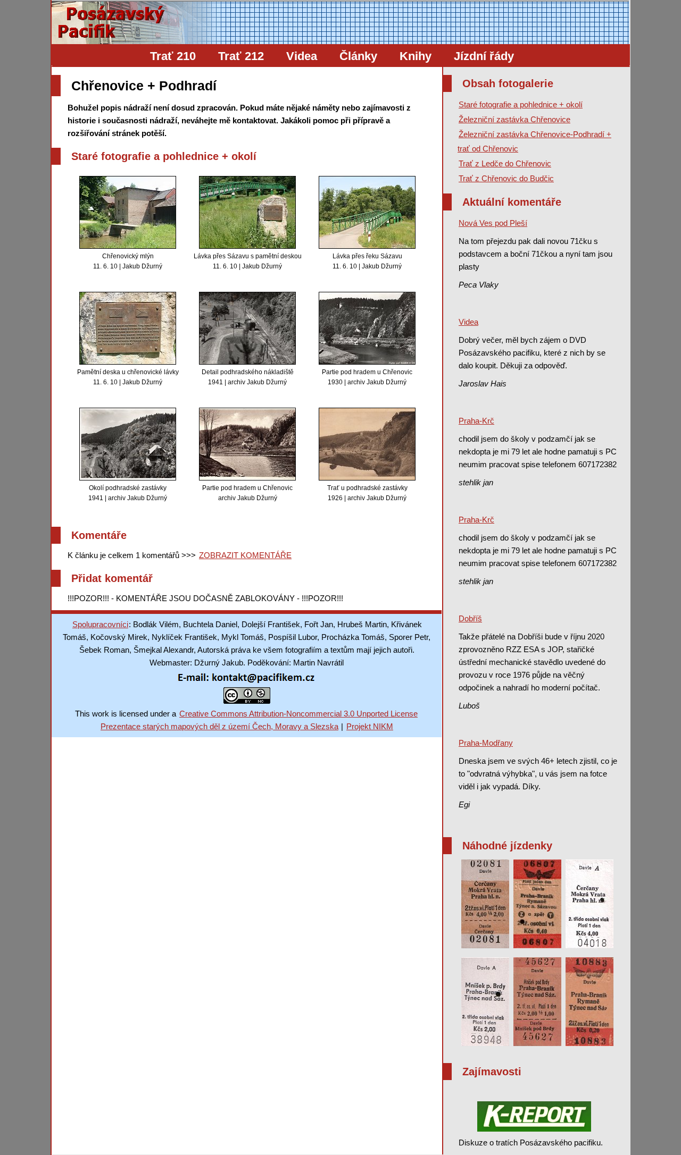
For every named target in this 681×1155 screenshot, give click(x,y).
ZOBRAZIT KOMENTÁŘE (245, 555)
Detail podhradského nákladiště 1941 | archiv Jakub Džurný (248, 377)
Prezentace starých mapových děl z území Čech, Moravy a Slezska (219, 726)
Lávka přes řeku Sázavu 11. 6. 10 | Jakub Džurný (367, 261)
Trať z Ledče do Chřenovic (505, 163)
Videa (301, 56)
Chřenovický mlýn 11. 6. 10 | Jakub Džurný (127, 261)
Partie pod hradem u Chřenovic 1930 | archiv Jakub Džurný (367, 377)
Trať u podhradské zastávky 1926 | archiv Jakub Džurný (367, 493)
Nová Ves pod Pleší (493, 222)
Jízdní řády (484, 56)
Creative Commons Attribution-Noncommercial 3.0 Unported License (298, 713)
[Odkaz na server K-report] (534, 1116)
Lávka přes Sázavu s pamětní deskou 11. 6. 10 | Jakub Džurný (248, 261)
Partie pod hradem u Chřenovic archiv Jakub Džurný (247, 493)
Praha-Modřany (486, 742)
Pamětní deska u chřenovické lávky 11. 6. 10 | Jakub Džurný (128, 377)
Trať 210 (173, 56)
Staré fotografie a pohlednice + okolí (521, 104)
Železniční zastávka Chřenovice (514, 119)
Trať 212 (241, 56)
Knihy (415, 56)
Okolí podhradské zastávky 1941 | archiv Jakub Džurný (127, 493)
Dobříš (470, 618)
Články (358, 56)
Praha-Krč (476, 420)
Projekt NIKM (369, 726)
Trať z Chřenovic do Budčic (506, 178)
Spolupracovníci (100, 624)
